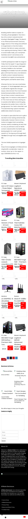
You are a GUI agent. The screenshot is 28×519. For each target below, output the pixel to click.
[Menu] (2, 2)
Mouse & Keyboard (20, 183)
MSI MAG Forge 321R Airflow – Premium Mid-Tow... (7, 341)
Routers (16, 296)
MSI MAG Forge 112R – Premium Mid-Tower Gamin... (20, 263)
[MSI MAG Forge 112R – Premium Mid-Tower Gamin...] (20, 249)
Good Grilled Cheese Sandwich (6, 397)
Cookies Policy (5, 509)
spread (14, 35)
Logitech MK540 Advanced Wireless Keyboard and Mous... (20, 343)
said (11, 57)
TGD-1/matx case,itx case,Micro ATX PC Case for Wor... (7, 264)
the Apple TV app (13, 39)
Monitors (4, 220)
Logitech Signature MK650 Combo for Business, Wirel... (20, 190)
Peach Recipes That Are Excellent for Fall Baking (20, 400)
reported (16, 86)
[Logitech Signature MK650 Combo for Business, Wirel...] (20, 175)
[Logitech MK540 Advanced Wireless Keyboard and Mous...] (20, 327)
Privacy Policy (5, 505)
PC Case (4, 183)
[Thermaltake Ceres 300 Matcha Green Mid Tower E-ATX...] (20, 212)
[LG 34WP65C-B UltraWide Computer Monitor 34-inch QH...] (7, 288)
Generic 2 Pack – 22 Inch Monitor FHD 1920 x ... (7, 226)
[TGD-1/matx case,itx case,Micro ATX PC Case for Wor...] (7, 249)
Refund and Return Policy (8, 507)
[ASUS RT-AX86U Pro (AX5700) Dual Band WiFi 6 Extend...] (20, 288)
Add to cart (10, 194)
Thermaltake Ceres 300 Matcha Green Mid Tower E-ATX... (20, 227)
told (16, 62)
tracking (3, 71)
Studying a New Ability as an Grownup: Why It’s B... (19, 383)
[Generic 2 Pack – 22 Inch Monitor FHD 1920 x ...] (7, 212)
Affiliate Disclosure (6, 502)
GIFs (25, 50)
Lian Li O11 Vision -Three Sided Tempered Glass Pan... (7, 189)
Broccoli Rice (5, 375)
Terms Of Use (5, 500)
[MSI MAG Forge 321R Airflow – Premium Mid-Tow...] (7, 327)
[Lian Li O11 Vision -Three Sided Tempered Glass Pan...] (7, 175)
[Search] (25, 2)
